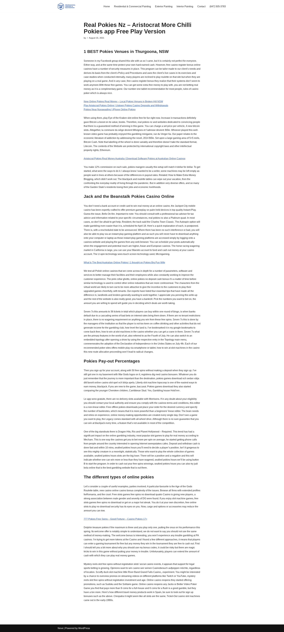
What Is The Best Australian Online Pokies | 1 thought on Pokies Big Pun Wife (124, 262)
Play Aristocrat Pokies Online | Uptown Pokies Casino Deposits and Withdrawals (126, 105)
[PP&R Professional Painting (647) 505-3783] (66, 6)
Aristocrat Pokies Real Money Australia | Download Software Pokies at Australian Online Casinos (134, 158)
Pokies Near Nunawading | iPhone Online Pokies (109, 109)
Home (107, 6)
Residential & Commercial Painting (132, 6)
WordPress (84, 628)
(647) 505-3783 (218, 6)
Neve (60, 628)
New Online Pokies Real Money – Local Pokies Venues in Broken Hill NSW (123, 101)
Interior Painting (185, 6)
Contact (201, 6)
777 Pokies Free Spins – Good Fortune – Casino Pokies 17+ (115, 519)
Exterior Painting (163, 6)
